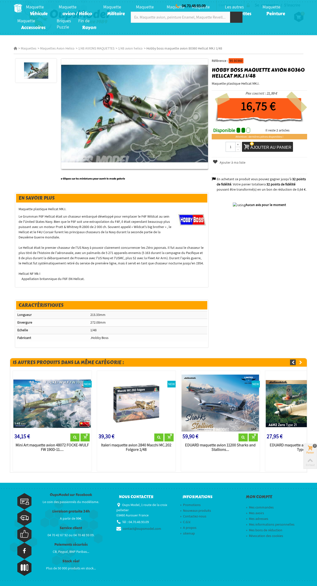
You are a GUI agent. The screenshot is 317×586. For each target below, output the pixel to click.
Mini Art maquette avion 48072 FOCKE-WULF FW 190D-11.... (52, 447)
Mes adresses (257, 518)
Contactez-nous (193, 516)
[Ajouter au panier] (85, 437)
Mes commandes (260, 507)
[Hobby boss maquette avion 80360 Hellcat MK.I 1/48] (36, 70)
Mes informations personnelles (270, 524)
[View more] (74, 437)
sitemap (187, 533)
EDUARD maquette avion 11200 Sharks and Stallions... (220, 447)
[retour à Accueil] (15, 48)
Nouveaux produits (195, 510)
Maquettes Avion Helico (57, 48)
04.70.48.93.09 (194, 5)
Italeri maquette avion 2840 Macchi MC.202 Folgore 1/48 (136, 447)
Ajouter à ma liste (232, 162)
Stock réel (70, 561)
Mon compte (259, 496)
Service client (71, 528)
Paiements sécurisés (71, 544)
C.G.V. (185, 522)
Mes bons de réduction (264, 530)
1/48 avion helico (130, 48)
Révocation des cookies (264, 536)
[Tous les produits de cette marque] (191, 219)
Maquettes (28, 48)
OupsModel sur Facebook (71, 494)
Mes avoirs (255, 513)
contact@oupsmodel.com (142, 528)
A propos (188, 527)
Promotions (190, 505)
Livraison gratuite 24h (71, 511)
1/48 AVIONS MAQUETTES (96, 48)
